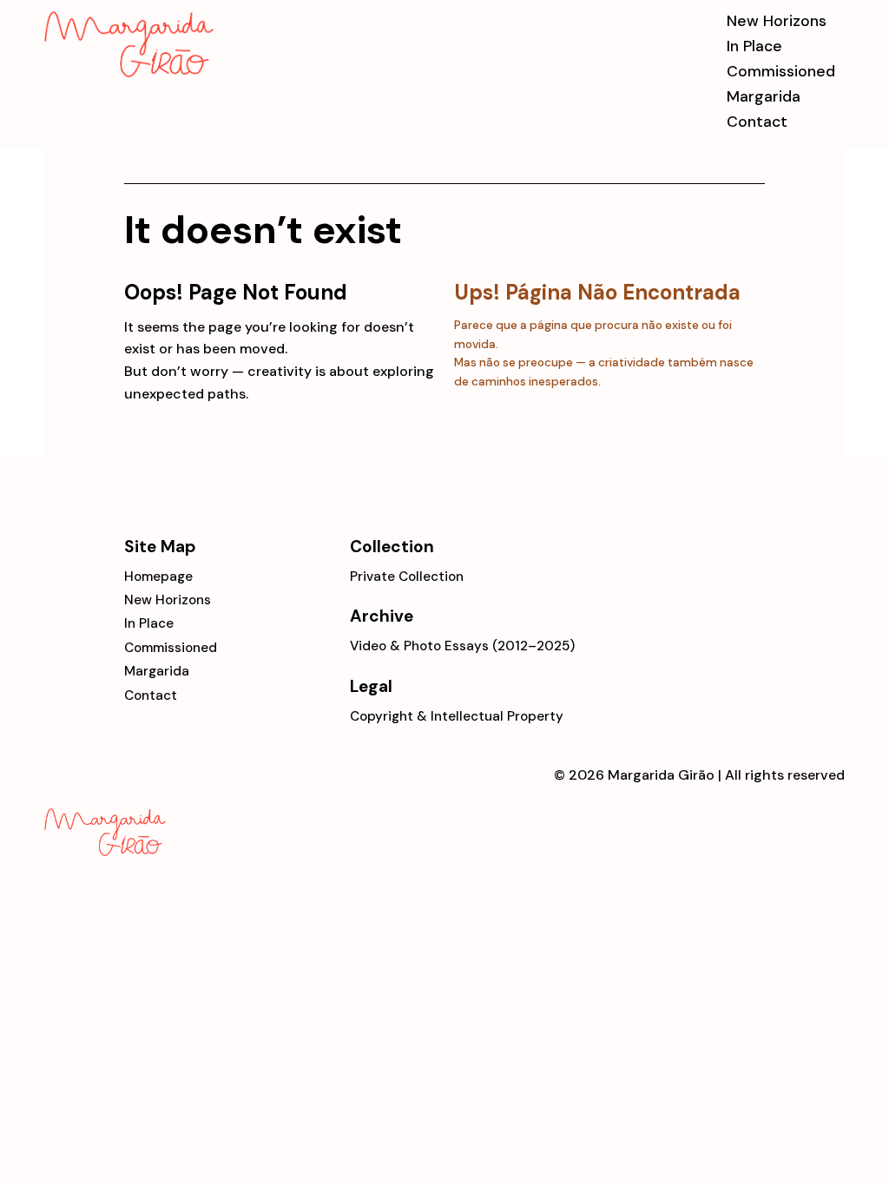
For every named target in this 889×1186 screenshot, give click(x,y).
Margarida (763, 96)
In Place (754, 45)
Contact (757, 121)
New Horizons (776, 20)
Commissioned (781, 71)
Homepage (158, 576)
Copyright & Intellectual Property (456, 716)
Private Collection (407, 576)
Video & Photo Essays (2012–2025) (462, 646)
